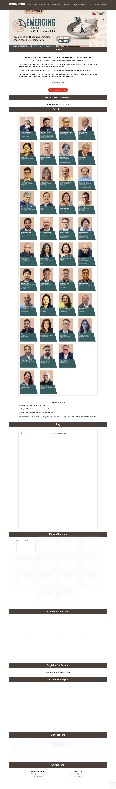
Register (76, 5)
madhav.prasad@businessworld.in (78, 774)
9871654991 (39, 776)
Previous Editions (86, 5)
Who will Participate (53, 5)
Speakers (42, 5)
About (30, 5)
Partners (96, 5)
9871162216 (80, 776)
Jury (35, 5)
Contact (103, 5)
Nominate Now (66, 5)
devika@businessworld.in (38, 774)
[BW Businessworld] (17, 5)
